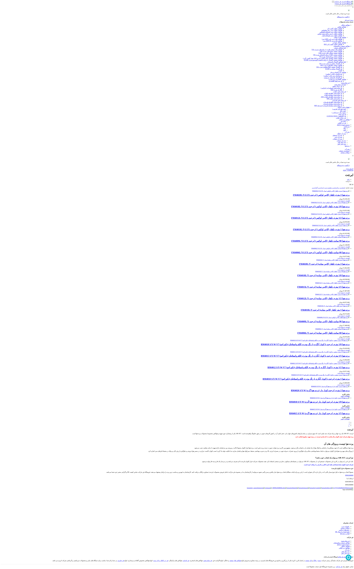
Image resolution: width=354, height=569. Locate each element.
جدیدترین (342, 188)
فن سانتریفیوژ (207, 560)
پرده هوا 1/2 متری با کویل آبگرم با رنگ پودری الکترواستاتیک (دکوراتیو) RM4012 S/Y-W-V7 (309, 367)
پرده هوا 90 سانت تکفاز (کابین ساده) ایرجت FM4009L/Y (323, 321)
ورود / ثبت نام (349, 20)
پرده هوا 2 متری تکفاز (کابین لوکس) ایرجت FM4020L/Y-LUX (321, 195)
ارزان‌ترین (321, 188)
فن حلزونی (120, 560)
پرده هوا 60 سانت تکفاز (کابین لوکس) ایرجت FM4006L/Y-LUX (320, 252)
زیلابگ (315, 560)
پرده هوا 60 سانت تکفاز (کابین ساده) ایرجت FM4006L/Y (323, 333)
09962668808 (349, 475)
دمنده (319, 560)
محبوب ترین (328, 188)
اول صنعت (308, 560)
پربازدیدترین (335, 188)
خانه (348, 179)
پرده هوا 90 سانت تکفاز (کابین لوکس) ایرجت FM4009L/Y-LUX (320, 241)
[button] (344, 201)
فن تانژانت (186, 560)
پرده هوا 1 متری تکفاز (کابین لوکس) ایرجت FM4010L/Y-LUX (321, 229)
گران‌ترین (315, 188)
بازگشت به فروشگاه (343, 17)
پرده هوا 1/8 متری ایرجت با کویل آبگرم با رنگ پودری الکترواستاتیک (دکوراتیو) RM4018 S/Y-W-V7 (305, 344)
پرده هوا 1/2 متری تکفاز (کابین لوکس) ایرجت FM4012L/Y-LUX (320, 218)
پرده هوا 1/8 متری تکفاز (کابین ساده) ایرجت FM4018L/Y (323, 275)
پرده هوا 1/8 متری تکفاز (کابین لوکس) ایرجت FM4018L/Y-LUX (320, 206)
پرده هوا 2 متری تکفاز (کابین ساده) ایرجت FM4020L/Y (324, 264)
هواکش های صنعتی (235, 560)
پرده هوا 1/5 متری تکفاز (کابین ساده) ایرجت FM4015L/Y (323, 287)
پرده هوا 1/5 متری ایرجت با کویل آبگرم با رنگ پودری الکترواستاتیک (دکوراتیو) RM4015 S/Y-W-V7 (305, 356)
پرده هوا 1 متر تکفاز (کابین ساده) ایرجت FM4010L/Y (325, 310)
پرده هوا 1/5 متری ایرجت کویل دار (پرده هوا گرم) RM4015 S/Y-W (319, 413)
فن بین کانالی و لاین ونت (160, 560)
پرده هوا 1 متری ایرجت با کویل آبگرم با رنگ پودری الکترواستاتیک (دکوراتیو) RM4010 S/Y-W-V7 (306, 379)
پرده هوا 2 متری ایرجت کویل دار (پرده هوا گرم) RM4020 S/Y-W (320, 390)
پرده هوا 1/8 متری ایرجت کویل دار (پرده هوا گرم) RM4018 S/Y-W (319, 402)
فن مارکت (339, 566)
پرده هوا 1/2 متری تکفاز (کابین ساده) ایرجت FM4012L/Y (323, 298)
